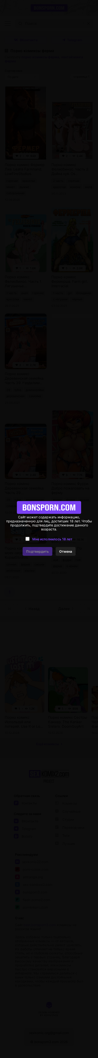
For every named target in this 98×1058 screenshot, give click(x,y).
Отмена (65, 551)
